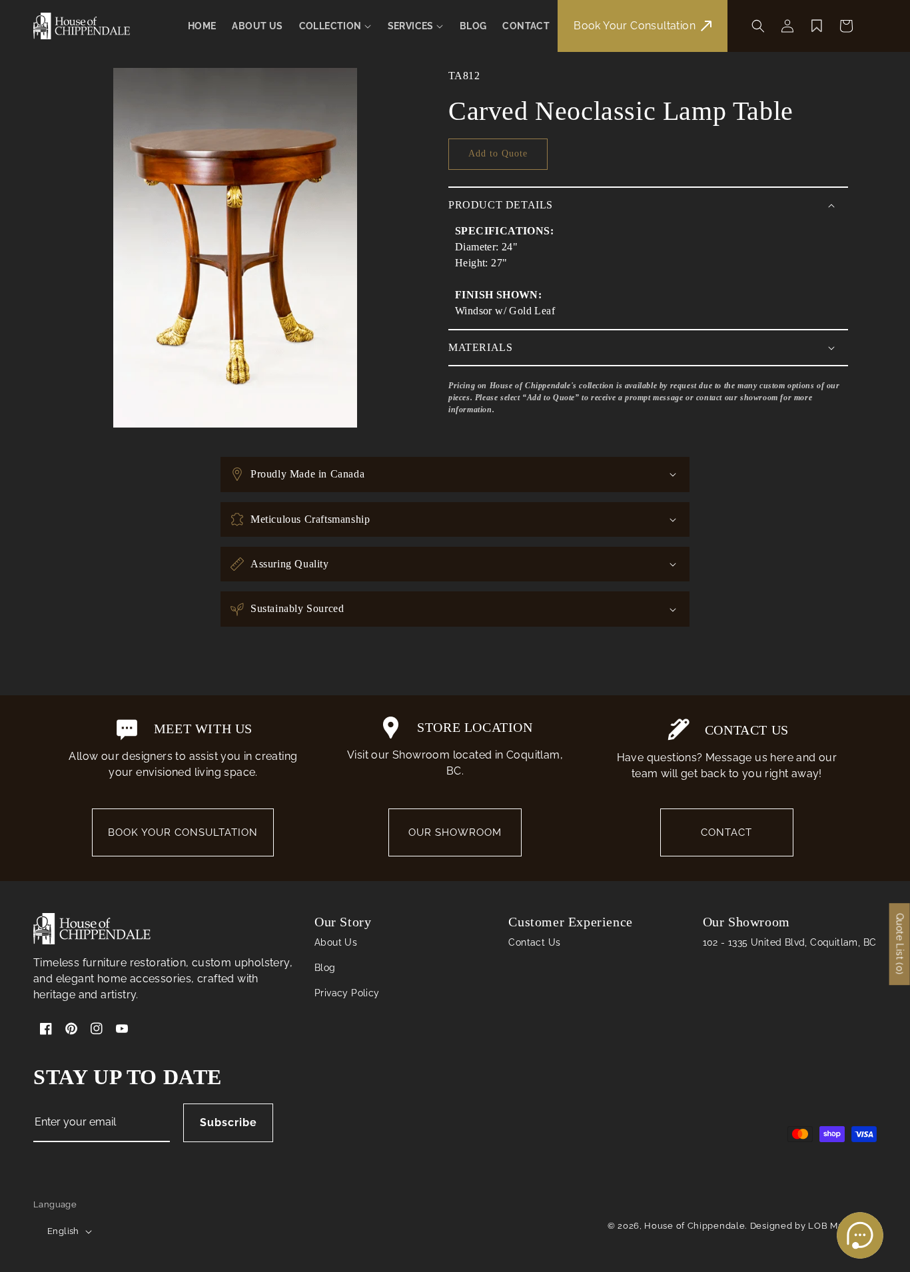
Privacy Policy (347, 993)
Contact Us (534, 942)
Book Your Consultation (634, 25)
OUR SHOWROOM (455, 832)
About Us (335, 942)
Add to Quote (498, 154)
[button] (335, 26)
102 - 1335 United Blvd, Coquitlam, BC (790, 942)
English (63, 1231)
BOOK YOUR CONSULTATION (183, 832)
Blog (325, 967)
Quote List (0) (900, 944)
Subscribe (228, 1122)
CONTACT (726, 832)
